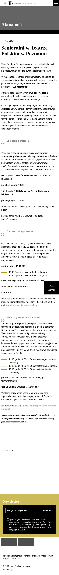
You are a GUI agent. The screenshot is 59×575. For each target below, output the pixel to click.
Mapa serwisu (47, 556)
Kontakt (27, 556)
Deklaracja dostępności (13, 556)
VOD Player (51, 287)
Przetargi (36, 556)
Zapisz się (46, 510)
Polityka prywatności (11, 558)
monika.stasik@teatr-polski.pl (21, 305)
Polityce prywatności (17, 529)
